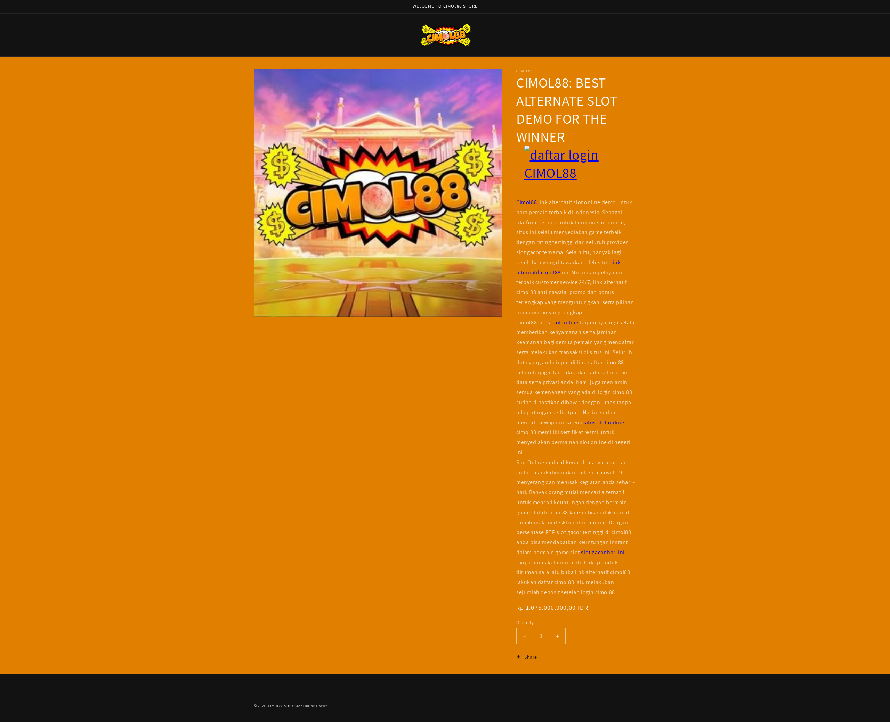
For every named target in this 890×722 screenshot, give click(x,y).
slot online (564, 322)
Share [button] (530, 657)
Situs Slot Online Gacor (305, 706)
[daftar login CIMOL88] (576, 172)
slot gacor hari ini (602, 552)
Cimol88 (526, 202)
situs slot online (604, 422)
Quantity (525, 622)
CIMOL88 (275, 706)
